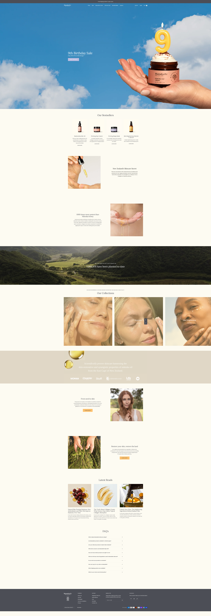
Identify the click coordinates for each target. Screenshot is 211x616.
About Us (80, 595)
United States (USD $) (68, 607)
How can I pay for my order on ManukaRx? (97, 564)
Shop (89, 5)
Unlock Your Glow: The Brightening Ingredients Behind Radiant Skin (131, 510)
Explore (121, 5)
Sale (93, 5)
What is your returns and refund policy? (97, 572)
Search (136, 5)
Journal (79, 597)
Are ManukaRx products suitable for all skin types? (99, 541)
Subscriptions (95, 597)
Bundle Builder (115, 5)
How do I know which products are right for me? (99, 552)
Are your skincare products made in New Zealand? (99, 544)
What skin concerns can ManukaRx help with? (98, 548)
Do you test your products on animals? (97, 560)
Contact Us (94, 603)
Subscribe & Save (99, 5)
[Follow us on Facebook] (131, 598)
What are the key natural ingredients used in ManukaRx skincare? (103, 556)
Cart (145, 5)
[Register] (122, 600)
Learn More (79, 145)
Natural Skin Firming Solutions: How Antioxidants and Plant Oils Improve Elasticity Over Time (79, 511)
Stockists (94, 601)
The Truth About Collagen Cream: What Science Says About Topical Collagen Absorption (104, 511)
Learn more (110, 1)
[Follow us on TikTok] (137, 598)
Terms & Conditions (82, 601)
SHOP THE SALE (73, 59)
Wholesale (80, 599)
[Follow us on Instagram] (134, 598)
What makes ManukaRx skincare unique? (97, 537)
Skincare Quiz (107, 5)
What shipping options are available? (96, 568)
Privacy (79, 603)
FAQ (93, 599)
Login (141, 5)
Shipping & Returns (96, 595)
